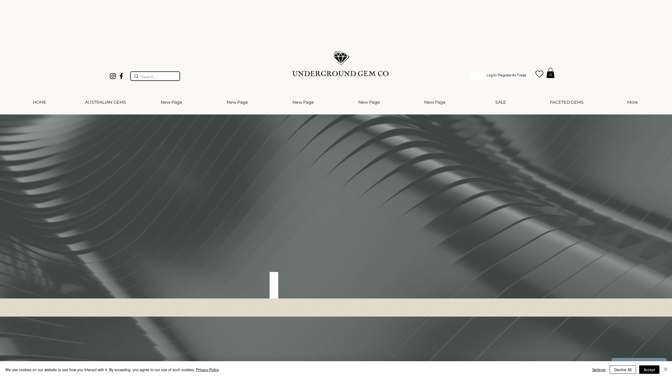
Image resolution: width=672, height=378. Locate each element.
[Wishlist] (539, 74)
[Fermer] (666, 369)
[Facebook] (121, 76)
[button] (550, 73)
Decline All (623, 369)
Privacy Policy (207, 369)
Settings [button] (599, 369)
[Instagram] (113, 76)
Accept (649, 369)
